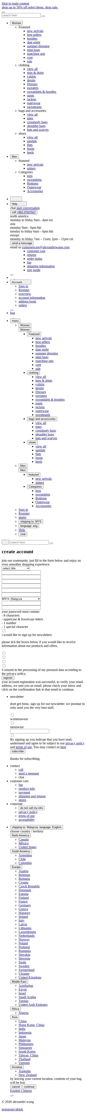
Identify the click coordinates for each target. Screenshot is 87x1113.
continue (29, 1086)
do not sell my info (31, 808)
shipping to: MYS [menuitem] (30, 521)
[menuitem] (36, 251)
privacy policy (74, 743)
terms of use (24, 747)
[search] (16, 198)
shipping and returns (32, 796)
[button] (25, 329)
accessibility (27, 819)
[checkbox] (43, 631)
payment (24, 792)
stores (22, 800)
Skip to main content (15, 3)
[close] (3, 12)
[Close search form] (43, 16)
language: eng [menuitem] (28, 525)
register (7, 677)
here (63, 747)
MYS (6, 598)
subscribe (18, 751)
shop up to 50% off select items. (30, 7)
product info (27, 788)
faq (21, 785)
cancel (16, 1086)
